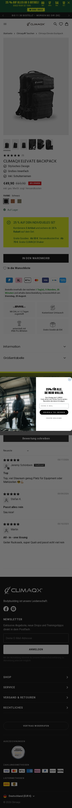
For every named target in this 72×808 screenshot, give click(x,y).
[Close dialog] (69, 379)
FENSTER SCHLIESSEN (54, 418)
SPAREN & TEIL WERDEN (54, 412)
